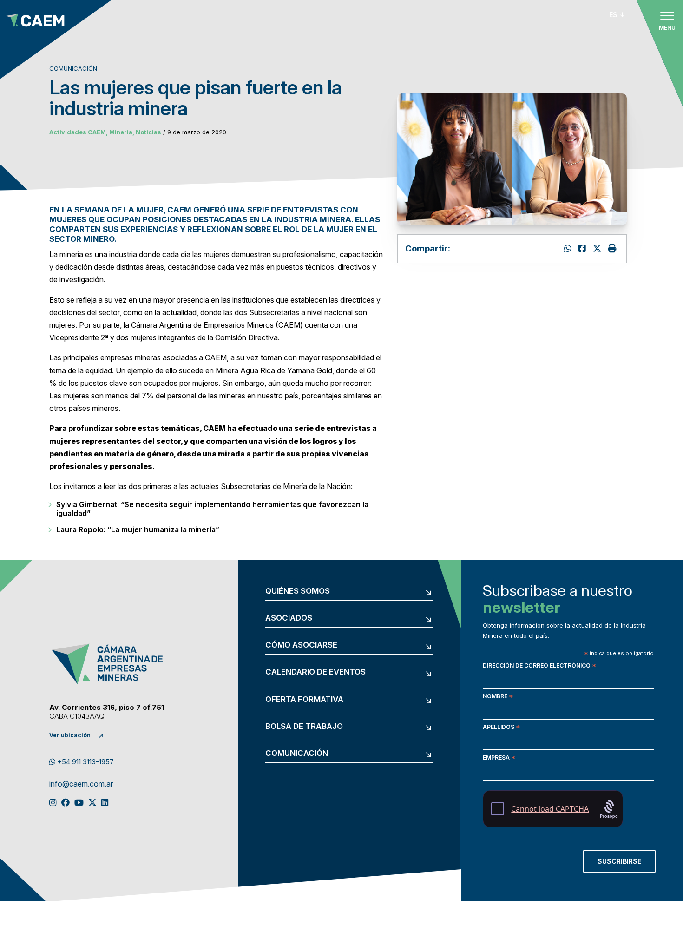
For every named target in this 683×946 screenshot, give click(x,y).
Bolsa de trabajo (304, 726)
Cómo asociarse (301, 645)
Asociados (288, 618)
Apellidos (501, 727)
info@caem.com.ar (81, 784)
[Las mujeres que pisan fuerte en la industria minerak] (583, 248)
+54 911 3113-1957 (84, 762)
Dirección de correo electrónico (539, 666)
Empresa (499, 758)
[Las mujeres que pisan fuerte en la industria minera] (598, 248)
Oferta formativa (304, 699)
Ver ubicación (70, 735)
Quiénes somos (297, 591)
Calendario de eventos (315, 672)
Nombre (498, 697)
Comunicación (296, 753)
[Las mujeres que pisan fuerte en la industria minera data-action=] (569, 248)
